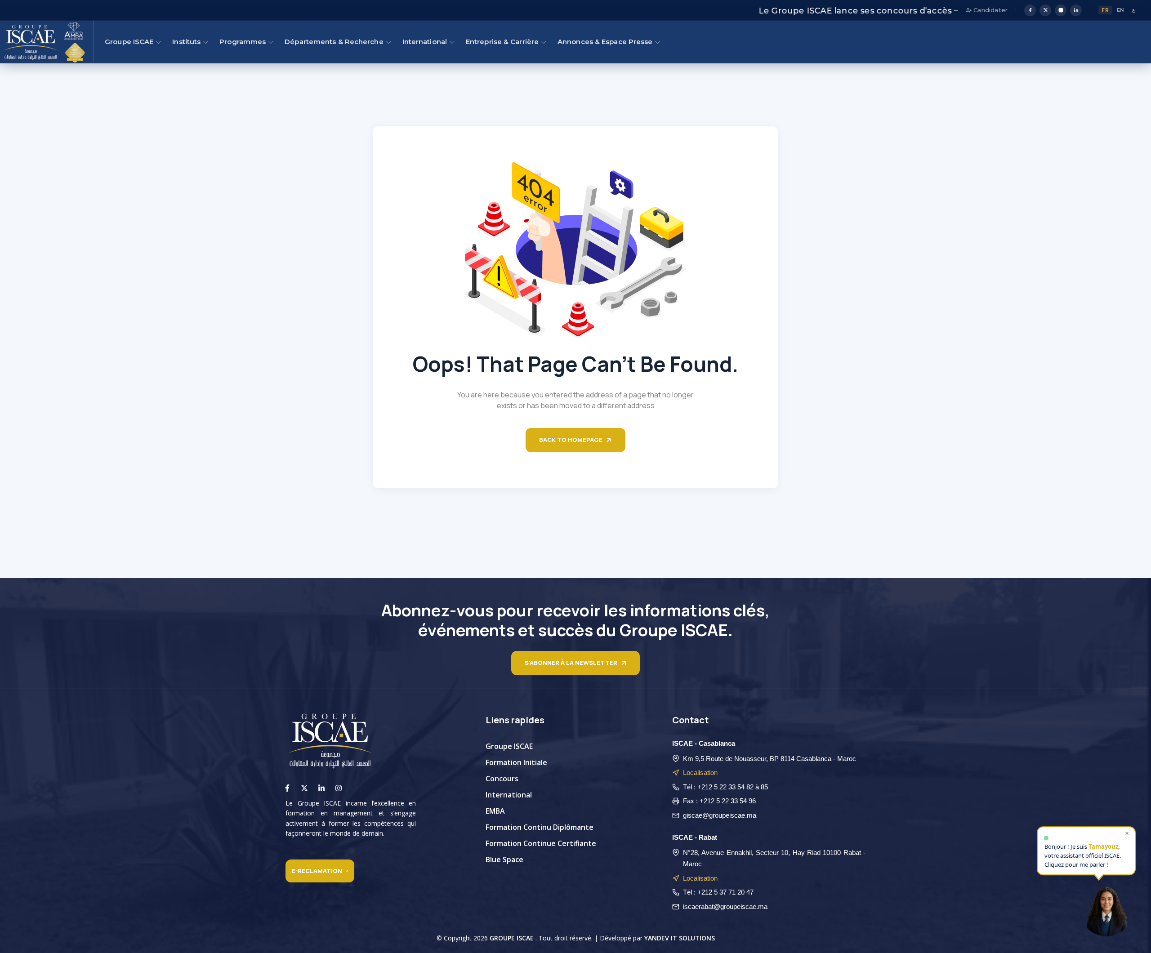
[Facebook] (1030, 10)
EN (1120, 10)
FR (1105, 10)
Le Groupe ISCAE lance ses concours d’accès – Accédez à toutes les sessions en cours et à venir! (917, 11)
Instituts (186, 41)
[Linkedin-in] (321, 788)
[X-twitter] (304, 788)
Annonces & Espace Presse (605, 41)
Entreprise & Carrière (502, 41)
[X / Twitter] (1045, 10)
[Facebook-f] (287, 788)
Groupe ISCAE (129, 41)
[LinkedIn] (1076, 10)
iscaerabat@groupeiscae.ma (725, 906)
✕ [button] (1127, 831)
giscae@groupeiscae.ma (719, 815)
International (424, 41)
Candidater (990, 9)
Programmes (242, 41)
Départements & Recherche (334, 41)
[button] (1106, 908)
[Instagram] (1060, 10)
